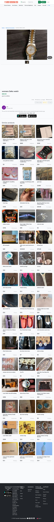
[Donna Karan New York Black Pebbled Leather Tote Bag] (44, 131)
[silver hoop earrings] (10, 279)
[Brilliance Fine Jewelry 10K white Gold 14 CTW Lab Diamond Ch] (10, 131)
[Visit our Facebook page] (32, 518)
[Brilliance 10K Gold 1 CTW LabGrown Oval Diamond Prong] (27, 131)
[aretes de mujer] (44, 216)
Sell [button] (44, 2)
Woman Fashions (7, 5)
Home (3, 27)
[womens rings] (27, 427)
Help (44, 489)
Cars (35, 5)
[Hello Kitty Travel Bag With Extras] (44, 364)
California (38, 99)
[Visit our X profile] (30, 518)
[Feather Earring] (27, 279)
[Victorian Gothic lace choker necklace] (44, 300)
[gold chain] (44, 173)
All (49, 5)
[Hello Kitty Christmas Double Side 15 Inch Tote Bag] (10, 406)
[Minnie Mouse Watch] (27, 385)
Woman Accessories (10, 27)
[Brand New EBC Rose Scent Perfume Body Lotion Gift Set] (44, 194)
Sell (21, 491)
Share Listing (39, 102)
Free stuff (44, 5)
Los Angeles (43, 99)
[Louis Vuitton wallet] (10, 427)
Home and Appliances (29, 5)
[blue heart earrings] (27, 406)
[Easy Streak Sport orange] (27, 321)
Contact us (45, 503)
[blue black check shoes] (27, 342)
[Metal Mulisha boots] (10, 342)
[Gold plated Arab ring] (27, 194)
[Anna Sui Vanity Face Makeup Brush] (10, 321)
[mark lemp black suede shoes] (44, 321)
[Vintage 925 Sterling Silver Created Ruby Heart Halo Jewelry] (27, 152)
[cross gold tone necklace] (10, 152)
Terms (44, 501)
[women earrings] (44, 406)
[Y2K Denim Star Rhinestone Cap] (27, 300)
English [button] (39, 518)
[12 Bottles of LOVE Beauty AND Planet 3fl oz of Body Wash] (27, 173)
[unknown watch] (44, 279)
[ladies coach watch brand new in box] (27, 237)
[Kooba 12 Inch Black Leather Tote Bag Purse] (44, 385)
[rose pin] (44, 258)
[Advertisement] (27, 17)
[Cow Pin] (27, 364)
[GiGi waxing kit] (10, 237)
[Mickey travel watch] (10, 258)
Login (48, 2)
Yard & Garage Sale (38, 506)
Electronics (21, 5)
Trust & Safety (44, 495)
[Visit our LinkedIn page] (34, 518)
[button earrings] (44, 342)
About (21, 493)
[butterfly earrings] (27, 258)
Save (50, 102)
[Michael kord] (44, 237)
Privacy (44, 498)
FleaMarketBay (23, 518)
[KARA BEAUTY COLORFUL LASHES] (10, 173)
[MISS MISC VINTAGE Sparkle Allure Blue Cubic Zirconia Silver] (44, 152)
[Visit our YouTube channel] (28, 518)
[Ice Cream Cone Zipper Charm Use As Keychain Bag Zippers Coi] (44, 448)
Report (45, 102)
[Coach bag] (10, 194)
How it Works (46, 492)
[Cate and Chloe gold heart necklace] (10, 448)
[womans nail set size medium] (10, 364)
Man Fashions (14, 5)
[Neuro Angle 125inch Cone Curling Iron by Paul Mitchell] (27, 216)
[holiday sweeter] (10, 216)
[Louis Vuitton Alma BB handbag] (10, 385)
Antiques (39, 5)
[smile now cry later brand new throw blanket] (27, 448)
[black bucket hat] (10, 300)
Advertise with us (30, 490)
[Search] (39, 2)
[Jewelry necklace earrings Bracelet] (44, 427)
